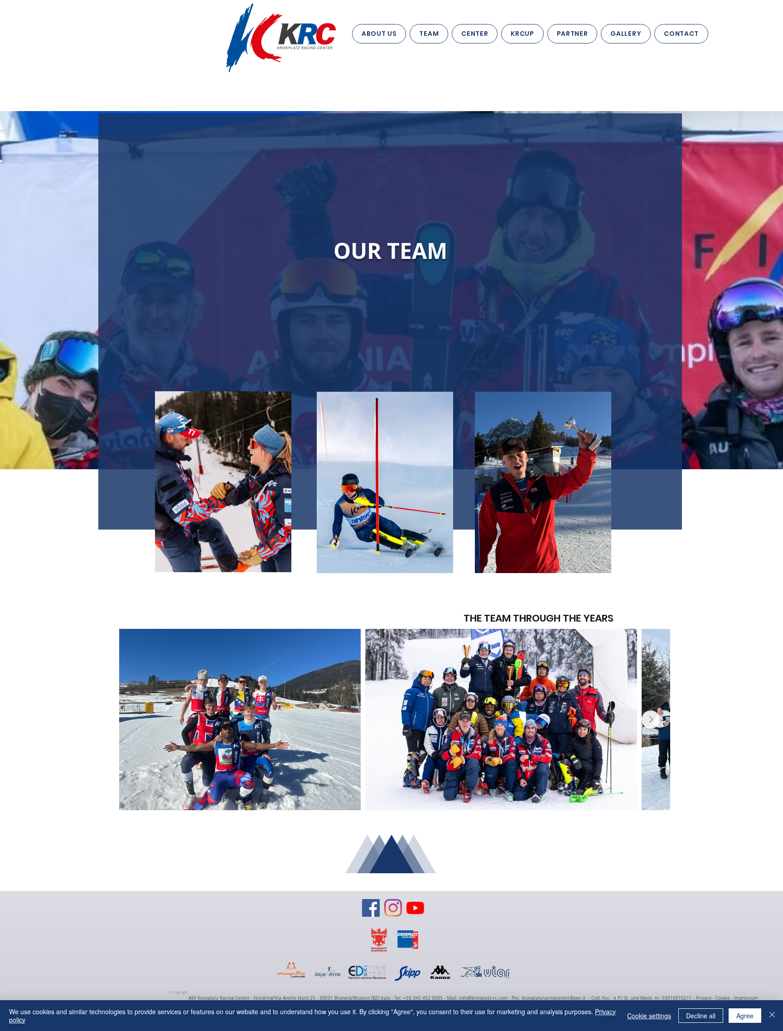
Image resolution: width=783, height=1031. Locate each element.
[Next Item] (651, 719)
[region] (221, 481)
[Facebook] (371, 908)
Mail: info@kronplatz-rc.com (477, 998)
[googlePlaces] (767, 101)
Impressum (746, 998)
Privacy (703, 998)
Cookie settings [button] (649, 1015)
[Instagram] (393, 908)
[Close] (772, 1015)
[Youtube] (415, 908)
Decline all (700, 1015)
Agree (745, 1015)
